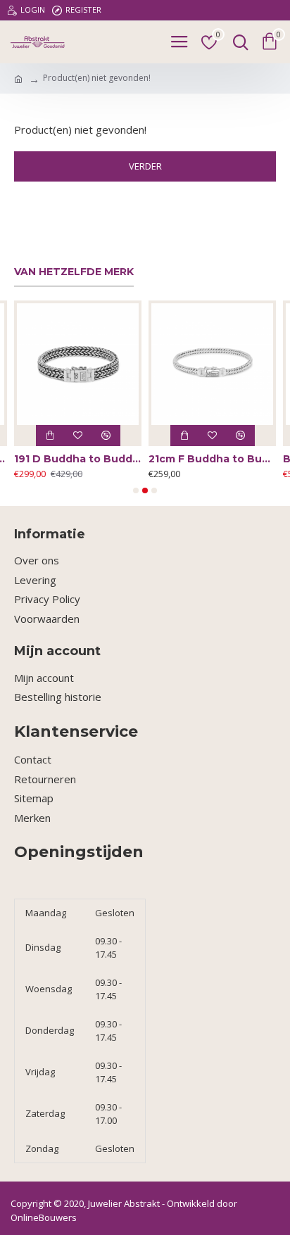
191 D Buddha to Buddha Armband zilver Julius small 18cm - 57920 (77, 458)
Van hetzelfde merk (74, 272)
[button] (136, 490)
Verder (145, 166)
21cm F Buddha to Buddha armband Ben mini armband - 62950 (212, 458)
